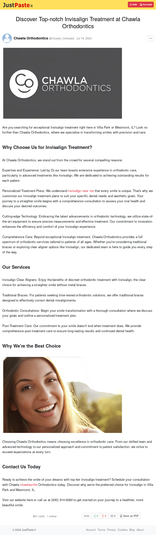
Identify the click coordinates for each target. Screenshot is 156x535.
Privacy (111, 530)
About (140, 530)
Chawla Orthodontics (31, 38)
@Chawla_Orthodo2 (61, 38)
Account (147, 4)
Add (134, 4)
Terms (101, 530)
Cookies (122, 530)
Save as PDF (130, 516)
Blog (132, 530)
